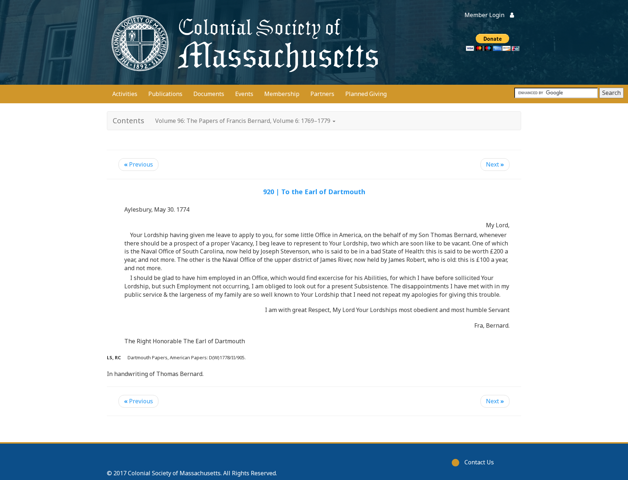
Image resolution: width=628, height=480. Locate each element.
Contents (128, 120)
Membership (281, 94)
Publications (165, 94)
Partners (322, 94)
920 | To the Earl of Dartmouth (314, 191)
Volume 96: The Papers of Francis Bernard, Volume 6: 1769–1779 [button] (243, 121)
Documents (208, 94)
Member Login (484, 15)
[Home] (243, 42)
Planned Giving (366, 94)
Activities (124, 94)
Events (244, 94)
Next (495, 164)
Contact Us (479, 462)
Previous (138, 164)
